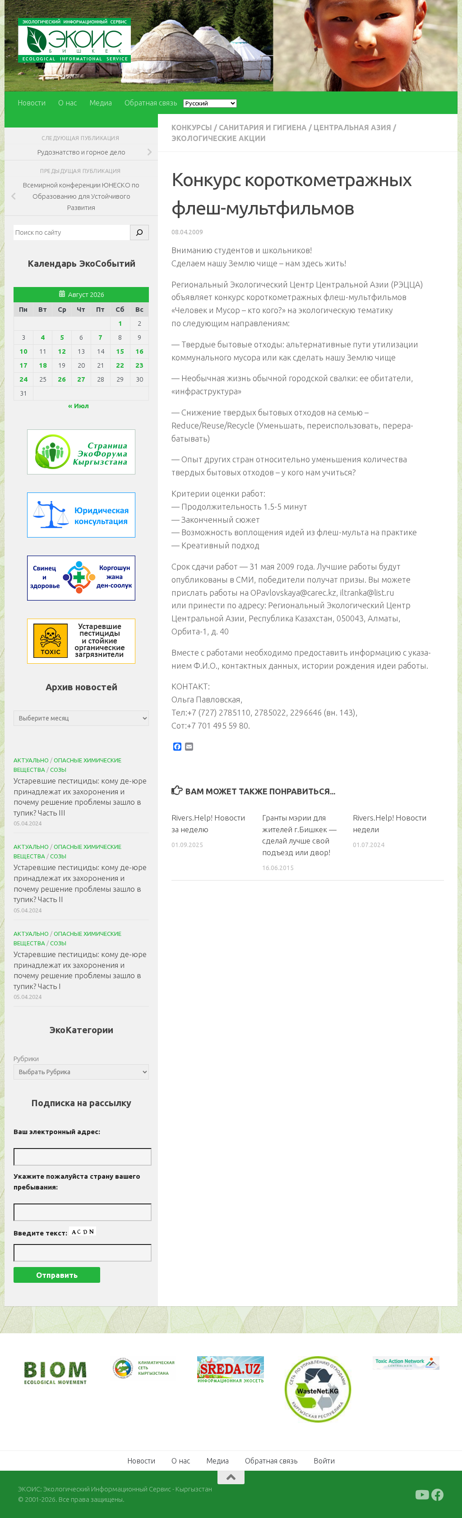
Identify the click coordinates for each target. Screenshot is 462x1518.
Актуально (31, 760)
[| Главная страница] (74, 40)
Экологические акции (218, 138)
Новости (32, 103)
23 (139, 365)
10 (23, 351)
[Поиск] (139, 232)
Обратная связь (151, 103)
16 (139, 351)
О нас (67, 103)
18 (43, 365)
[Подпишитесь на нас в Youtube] (421, 1495)
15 (120, 351)
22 (120, 365)
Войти (324, 1461)
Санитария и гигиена (263, 127)
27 (81, 379)
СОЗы (58, 769)
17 (23, 365)
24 (23, 379)
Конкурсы (191, 127)
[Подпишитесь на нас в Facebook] (437, 1495)
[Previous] (128, 1369)
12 (62, 351)
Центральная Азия (352, 127)
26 (62, 379)
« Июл (78, 406)
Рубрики (26, 1058)
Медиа (100, 103)
